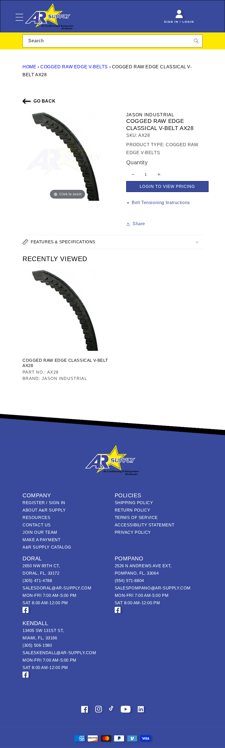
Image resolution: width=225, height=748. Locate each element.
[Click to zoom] (67, 155)
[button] (112, 242)
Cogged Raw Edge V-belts (74, 66)
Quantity (137, 162)
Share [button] (139, 223)
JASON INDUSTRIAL (150, 114)
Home (29, 66)
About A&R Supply (44, 510)
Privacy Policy (133, 532)
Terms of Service (136, 517)
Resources (36, 517)
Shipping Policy (134, 502)
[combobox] (112, 41)
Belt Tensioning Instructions (161, 202)
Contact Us (36, 525)
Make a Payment (41, 539)
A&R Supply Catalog (46, 547)
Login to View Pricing (167, 186)
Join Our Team (39, 532)
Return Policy (132, 510)
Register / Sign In (43, 502)
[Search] (196, 41)
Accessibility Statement (145, 525)
